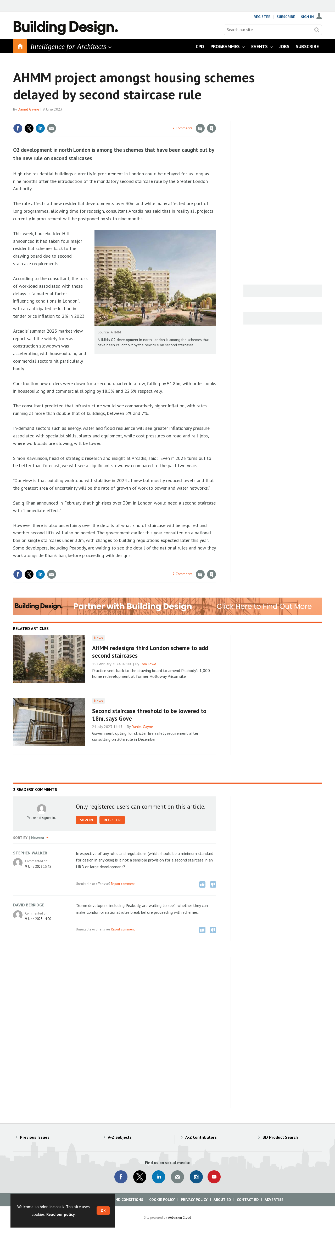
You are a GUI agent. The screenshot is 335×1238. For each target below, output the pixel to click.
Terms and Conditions (121, 1199)
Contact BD (248, 1199)
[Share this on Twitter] (29, 128)
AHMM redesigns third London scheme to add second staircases (150, 651)
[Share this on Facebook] (18, 128)
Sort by (20, 837)
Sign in (149, 117)
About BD (222, 1199)
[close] (215, 117)
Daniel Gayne (28, 109)
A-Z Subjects (120, 1137)
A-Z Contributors (201, 1137)
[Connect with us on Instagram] (196, 1177)
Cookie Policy (162, 1199)
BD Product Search (280, 1137)
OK (103, 1210)
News (98, 637)
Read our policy (60, 1214)
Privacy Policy (194, 1199)
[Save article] (211, 128)
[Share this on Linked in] (40, 128)
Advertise (274, 1199)
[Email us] (177, 1177)
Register (262, 17)
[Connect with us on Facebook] (121, 1177)
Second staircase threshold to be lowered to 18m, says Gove (149, 714)
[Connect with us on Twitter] (140, 1177)
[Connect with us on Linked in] (158, 1177)
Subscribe (286, 17)
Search (316, 30)
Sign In (307, 17)
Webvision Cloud (179, 1217)
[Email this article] (51, 128)
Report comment (123, 884)
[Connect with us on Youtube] (214, 1177)
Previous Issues (34, 1137)
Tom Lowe (148, 664)
